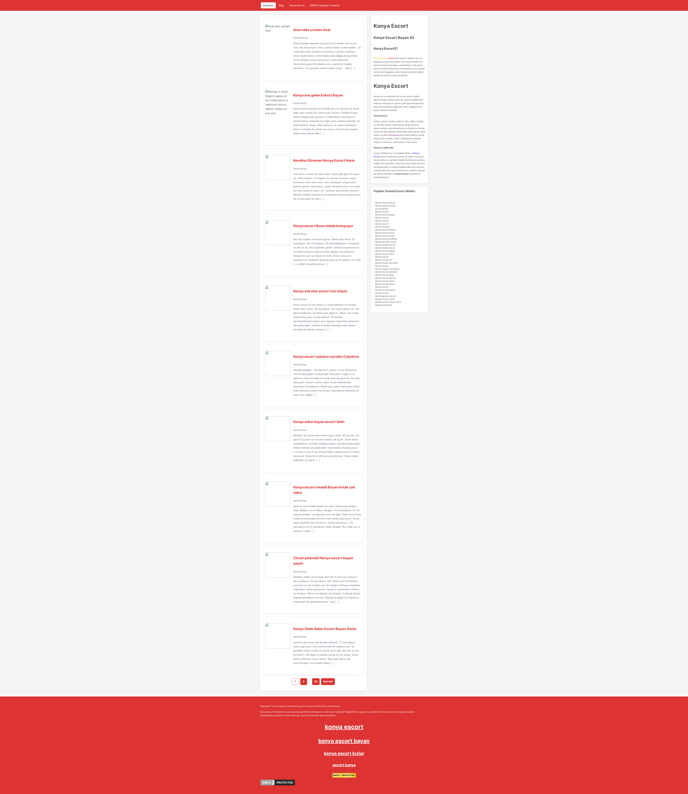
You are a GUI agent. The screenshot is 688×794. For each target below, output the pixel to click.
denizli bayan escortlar (386, 263)
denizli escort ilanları (385, 229)
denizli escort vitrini (385, 299)
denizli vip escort (383, 259)
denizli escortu (382, 226)
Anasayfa (268, 5)
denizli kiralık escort (385, 247)
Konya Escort (296, 5)
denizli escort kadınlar (386, 238)
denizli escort (381, 211)
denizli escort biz (383, 305)
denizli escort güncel (385, 278)
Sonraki (328, 681)
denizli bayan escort (385, 205)
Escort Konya (300, 168)
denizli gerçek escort (385, 296)
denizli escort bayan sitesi (388, 302)
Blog (281, 5)
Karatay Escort (300, 37)
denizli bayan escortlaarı (387, 269)
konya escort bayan (344, 741)
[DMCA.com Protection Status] (344, 777)
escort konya (344, 765)
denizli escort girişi (384, 275)
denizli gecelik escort (385, 241)
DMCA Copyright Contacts (324, 5)
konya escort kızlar (344, 753)
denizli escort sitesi (384, 254)
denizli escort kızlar (385, 235)
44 (315, 681)
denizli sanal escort (384, 232)
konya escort (344, 726)
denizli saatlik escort (385, 244)
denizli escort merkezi (386, 271)
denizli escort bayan (385, 202)
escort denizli (381, 208)
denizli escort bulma (385, 284)
